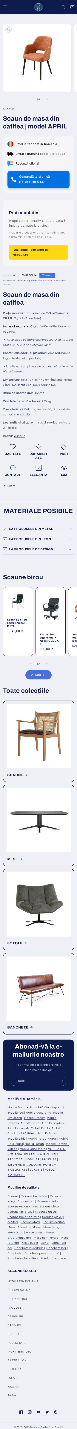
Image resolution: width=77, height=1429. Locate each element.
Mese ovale (30, 1242)
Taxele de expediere (26, 281)
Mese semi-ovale (46, 1237)
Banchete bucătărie (29, 1248)
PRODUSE (49, 1159)
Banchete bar (56, 1248)
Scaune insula (47, 1201)
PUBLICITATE (18, 1169)
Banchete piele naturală (42, 1253)
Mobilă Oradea (53, 1123)
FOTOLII (15, 943)
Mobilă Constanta (38, 1112)
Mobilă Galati (30, 1123)
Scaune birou (49, 1206)
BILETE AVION (17, 1360)
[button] (5, 7)
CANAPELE (16, 1174)
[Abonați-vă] (62, 1081)
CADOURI (34, 1164)
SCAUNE (15, 775)
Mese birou (15, 1232)
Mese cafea (34, 1232)
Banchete (14, 1253)
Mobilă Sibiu (17, 1138)
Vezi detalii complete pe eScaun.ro (31, 252)
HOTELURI (14, 1369)
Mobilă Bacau (48, 1133)
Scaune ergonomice (22, 1206)
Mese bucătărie (29, 1227)
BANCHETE (17, 1027)
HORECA (49, 1164)
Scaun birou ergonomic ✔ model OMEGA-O (50, 639)
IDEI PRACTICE (17, 1299)
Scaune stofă (30, 1222)
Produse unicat (46, 1211)
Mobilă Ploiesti (18, 1128)
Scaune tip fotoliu (20, 1211)
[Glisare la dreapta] (47, 99)
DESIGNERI (16, 1164)
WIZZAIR (13, 1386)
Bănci (45, 1242)
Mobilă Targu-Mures (42, 1138)
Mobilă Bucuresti (19, 1107)
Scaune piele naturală (23, 1216)
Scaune (13, 1196)
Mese (11, 1227)
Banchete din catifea (22, 1258)
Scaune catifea (54, 1222)
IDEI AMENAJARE (37, 1154)
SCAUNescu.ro (32, 1427)
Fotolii (45, 1258)
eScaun (19, 436)
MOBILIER (32, 1159)
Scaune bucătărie (34, 1196)
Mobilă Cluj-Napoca (48, 1107)
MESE (12, 859)
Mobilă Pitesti (26, 1133)
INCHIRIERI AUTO (19, 1351)
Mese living (51, 1227)
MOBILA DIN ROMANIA (22, 1281)
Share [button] (11, 486)
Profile (11, 1395)
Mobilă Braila (40, 1128)
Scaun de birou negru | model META (17, 622)
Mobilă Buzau (34, 1143)
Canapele (59, 1258)
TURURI (12, 1377)
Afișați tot (38, 674)
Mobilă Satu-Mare (33, 1148)
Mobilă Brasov (34, 1117)
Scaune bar (26, 1201)
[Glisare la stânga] (30, 99)
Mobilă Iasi (16, 1112)
